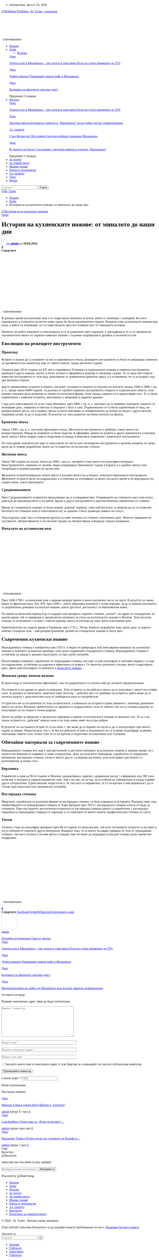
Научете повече (128, 1227)
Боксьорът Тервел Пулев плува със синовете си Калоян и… (41, 1138)
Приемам (111, 1227)
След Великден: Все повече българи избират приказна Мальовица (53, 136)
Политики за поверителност (28, 1214)
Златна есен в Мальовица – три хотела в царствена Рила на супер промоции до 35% (64, 63)
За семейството (19, 163)
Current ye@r (11, 1078)
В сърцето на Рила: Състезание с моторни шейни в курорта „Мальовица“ (57, 149)
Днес (12, 56)
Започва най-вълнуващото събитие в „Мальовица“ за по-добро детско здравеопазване (66, 123)
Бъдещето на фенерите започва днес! (33, 89)
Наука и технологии (22, 170)
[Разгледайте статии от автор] (9, 928)
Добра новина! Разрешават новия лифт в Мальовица (44, 76)
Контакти (15, 1210)
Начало (14, 46)
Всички (22, 53)
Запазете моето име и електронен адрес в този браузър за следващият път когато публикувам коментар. (73, 1064)
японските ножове (69, 668)
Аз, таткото (16, 129)
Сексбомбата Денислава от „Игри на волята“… (33, 1121)
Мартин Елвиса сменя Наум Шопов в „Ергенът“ (34, 1105)
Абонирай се (47, 1169)
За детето (15, 159)
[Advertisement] (72, 25)
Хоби (12, 49)
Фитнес (14, 99)
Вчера (13, 180)
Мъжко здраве (18, 166)
